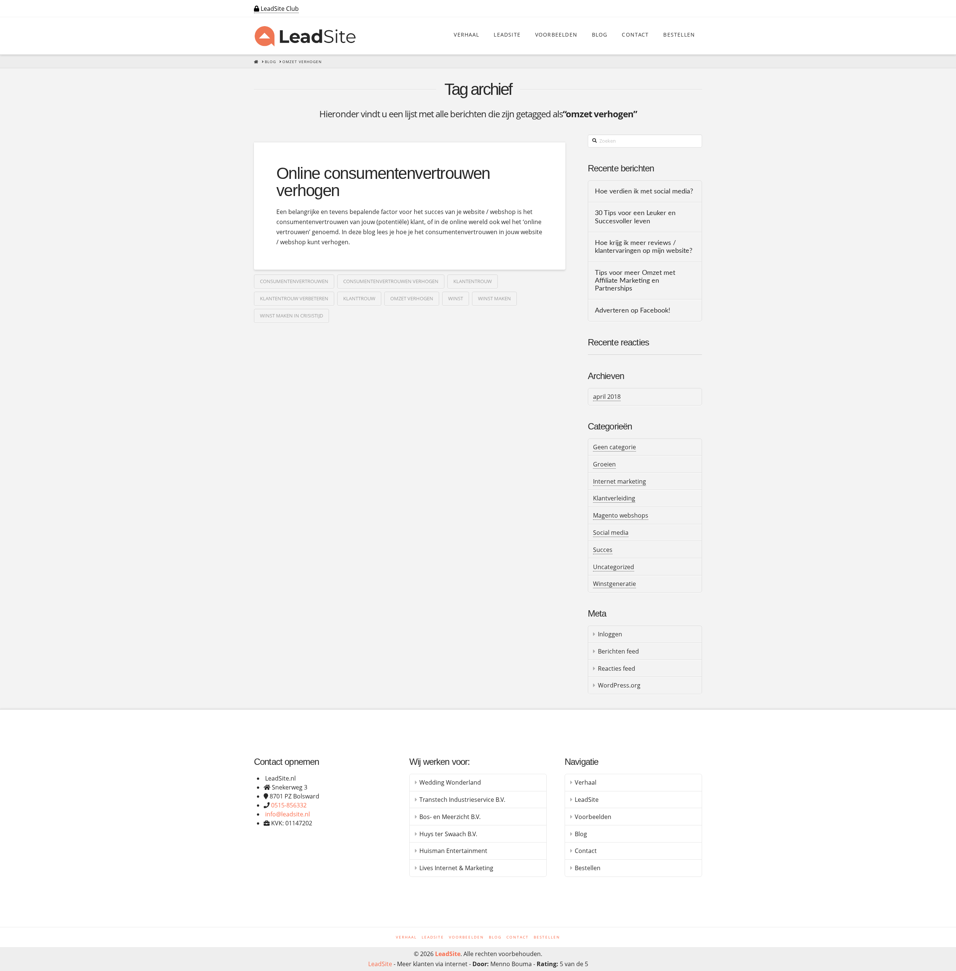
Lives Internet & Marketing (456, 868)
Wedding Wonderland (450, 782)
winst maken (494, 298)
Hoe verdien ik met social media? (644, 191)
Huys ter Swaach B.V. (448, 834)
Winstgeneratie (614, 584)
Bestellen (587, 868)
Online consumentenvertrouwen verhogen (383, 181)
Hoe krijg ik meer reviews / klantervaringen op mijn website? (643, 247)
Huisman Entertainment (453, 851)
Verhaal (585, 782)
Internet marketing (619, 481)
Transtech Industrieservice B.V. (462, 799)
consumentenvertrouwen (294, 281)
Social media (610, 532)
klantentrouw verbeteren (294, 298)
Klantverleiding (614, 498)
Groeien (604, 464)
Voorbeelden (593, 817)
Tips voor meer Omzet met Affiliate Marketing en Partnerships (635, 281)
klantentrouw (472, 281)
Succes (602, 550)
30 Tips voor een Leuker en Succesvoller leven (635, 217)
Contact (586, 851)
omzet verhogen (411, 298)
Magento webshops (620, 515)
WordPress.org (619, 685)
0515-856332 (289, 805)
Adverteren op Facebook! (632, 310)
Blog (581, 834)
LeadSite (587, 799)
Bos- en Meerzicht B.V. (450, 817)
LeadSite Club (279, 8)
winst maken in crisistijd (291, 315)
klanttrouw (359, 298)
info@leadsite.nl (287, 814)
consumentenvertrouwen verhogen (390, 281)
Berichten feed (618, 651)
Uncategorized (613, 567)
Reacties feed (616, 668)
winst (455, 298)
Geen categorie (614, 447)
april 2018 (607, 397)
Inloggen (610, 634)
